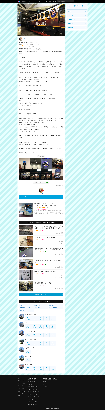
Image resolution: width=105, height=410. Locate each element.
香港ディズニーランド (33, 386)
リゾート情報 (28, 364)
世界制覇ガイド (38, 1)
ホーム (20, 378)
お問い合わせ (21, 391)
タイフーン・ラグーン (31, 356)
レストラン (71, 15)
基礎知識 (51, 305)
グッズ (52, 319)
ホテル (28, 369)
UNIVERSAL (50, 378)
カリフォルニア (31, 381)
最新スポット (23, 310)
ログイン (54, 1)
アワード (20, 386)
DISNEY (32, 378)
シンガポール (46, 386)
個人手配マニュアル (25, 307)
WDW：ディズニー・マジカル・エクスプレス (29, 44)
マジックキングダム (30, 314)
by (41, 193)
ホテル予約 (45, 1)
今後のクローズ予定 (32, 404)
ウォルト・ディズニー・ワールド (77, 6)
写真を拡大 (41, 156)
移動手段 (70, 27)
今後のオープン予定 (32, 402)
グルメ (40, 319)
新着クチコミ (37, 305)
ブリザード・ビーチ (30, 348)
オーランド (46, 384)
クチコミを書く (22, 383)
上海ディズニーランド (33, 389)
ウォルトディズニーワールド (27, 1)
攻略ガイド (23, 305)
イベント (46, 319)
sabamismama (26, 197)
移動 (53, 369)
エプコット (28, 323)
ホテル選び (37, 307)
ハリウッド (46, 381)
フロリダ (30, 384)
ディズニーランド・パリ (33, 391)
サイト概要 (21, 388)
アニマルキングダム (30, 339)
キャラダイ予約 (53, 307)
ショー (34, 319)
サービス (46, 369)
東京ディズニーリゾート (33, 399)
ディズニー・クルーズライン (35, 397)
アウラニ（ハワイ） (32, 394)
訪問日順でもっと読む (40, 294)
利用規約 (20, 393)
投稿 (50, 1)
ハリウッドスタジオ (30, 331)
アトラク (28, 319)
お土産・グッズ (72, 19)
